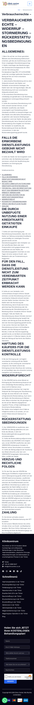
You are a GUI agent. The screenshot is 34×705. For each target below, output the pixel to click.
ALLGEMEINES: (7, 175)
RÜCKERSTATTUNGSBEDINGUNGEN (14, 201)
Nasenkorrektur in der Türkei (12, 590)
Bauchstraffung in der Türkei (11, 596)
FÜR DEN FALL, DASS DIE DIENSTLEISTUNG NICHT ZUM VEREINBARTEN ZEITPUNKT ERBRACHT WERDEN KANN (16, 190)
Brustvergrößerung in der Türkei (13, 585)
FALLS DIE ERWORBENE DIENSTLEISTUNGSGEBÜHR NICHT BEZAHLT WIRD (14, 179)
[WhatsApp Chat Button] (5, 700)
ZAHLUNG (5, 206)
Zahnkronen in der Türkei (10, 605)
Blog (3, 616)
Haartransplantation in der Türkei (13, 582)
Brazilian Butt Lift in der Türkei (12, 593)
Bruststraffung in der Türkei (11, 602)
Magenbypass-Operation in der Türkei (15, 613)
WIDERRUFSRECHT (8, 199)
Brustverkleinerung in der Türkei (13, 599)
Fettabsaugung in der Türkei (11, 587)
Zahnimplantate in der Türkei (11, 608)
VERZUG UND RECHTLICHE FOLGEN (14, 204)
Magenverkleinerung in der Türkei (13, 611)
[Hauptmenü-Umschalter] (30, 4)
